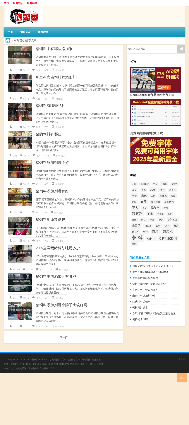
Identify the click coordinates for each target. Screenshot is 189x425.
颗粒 (155, 231)
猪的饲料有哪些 (48, 134)
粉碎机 (172, 219)
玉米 (150, 214)
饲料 (137, 237)
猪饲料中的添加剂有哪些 (56, 276)
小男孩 (181, 358)
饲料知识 (18, 3)
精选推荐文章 (73, 359)
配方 (135, 231)
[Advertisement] (94, 399)
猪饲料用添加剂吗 (50, 219)
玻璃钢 (160, 214)
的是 (152, 219)
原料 (143, 189)
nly (14, 98)
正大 (135, 207)
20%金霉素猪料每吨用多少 (58, 247)
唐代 (162, 190)
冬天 (134, 190)
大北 (134, 195)
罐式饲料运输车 (141, 301)
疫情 (134, 219)
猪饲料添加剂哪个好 (52, 162)
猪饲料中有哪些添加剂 (54, 48)
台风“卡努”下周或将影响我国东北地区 (154, 313)
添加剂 (155, 207)
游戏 (166, 207)
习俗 (155, 184)
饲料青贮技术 (140, 307)
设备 (158, 225)
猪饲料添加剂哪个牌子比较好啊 (61, 304)
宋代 (144, 195)
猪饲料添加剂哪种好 (52, 190)
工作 (153, 195)
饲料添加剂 (168, 238)
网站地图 (86, 359)
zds (15, 155)
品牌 (152, 190)
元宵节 (174, 184)
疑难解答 (96, 359)
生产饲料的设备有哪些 (145, 289)
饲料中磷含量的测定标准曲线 (149, 283)
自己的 (136, 225)
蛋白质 (148, 225)
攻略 (173, 195)
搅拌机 (163, 195)
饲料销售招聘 (140, 319)
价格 (164, 184)
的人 (143, 220)
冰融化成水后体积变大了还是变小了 (153, 266)
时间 (134, 201)
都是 (176, 225)
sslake (16, 269)
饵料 (134, 244)
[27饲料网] (23, 7)
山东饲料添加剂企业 (144, 295)
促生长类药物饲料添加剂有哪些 (150, 272)
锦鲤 (145, 231)
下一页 (64, 337)
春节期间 (155, 201)
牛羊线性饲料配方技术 (145, 278)
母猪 (144, 207)
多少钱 (172, 189)
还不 (167, 225)
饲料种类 (32, 3)
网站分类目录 (58, 359)
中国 (134, 184)
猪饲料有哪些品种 (50, 105)
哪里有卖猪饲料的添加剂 (56, 77)
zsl (14, 70)
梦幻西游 (169, 201)
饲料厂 (151, 238)
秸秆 (161, 220)
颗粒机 (168, 231)
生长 (170, 213)
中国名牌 (145, 184)
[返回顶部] (181, 377)
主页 (6, 3)
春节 (144, 201)
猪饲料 (137, 213)
